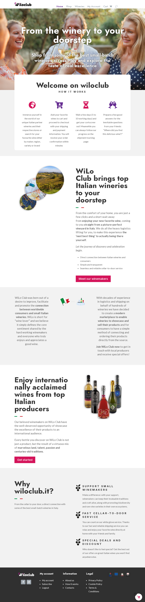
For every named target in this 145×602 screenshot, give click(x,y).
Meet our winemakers (93, 278)
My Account (93, 6)
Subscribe (47, 584)
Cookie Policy (95, 584)
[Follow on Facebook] (23, 582)
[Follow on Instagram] (29, 582)
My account (48, 580)
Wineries (79, 6)
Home (59, 6)
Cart (105, 6)
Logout (45, 587)
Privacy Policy (95, 580)
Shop (69, 6)
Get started (24, 460)
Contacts (69, 587)
